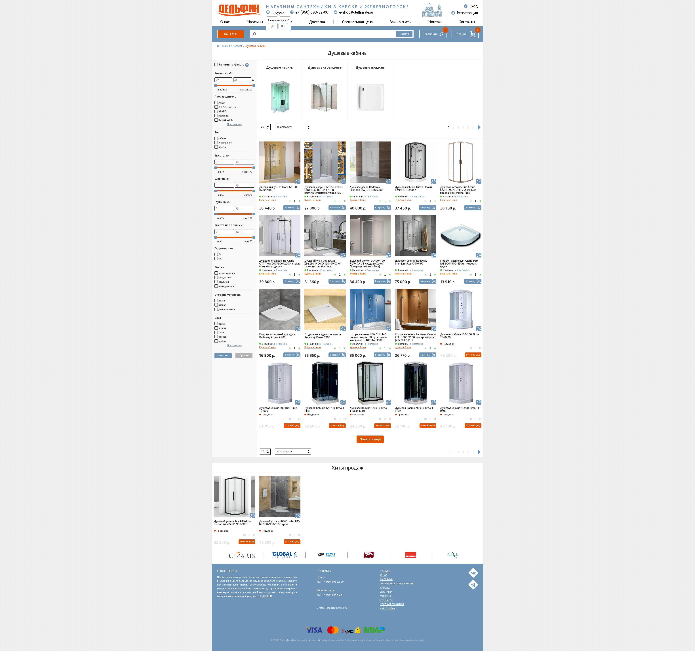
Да (272, 26)
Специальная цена (357, 22)
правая (222, 305)
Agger (221, 102)
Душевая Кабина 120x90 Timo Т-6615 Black (368, 409)
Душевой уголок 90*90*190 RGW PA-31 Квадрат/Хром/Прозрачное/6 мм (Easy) (367, 263)
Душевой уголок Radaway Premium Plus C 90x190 (411, 262)
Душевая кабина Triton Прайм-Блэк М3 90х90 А (414, 188)
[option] (242, 555)
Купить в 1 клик (267, 200)
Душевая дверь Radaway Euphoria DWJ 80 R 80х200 (366, 188)
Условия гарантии (392, 604)
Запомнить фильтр (231, 64)
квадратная (224, 277)
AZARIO (222, 111)
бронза (222, 336)
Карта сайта (388, 608)
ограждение (225, 142)
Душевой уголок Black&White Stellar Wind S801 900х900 (232, 523)
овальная (223, 281)
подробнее (265, 596)
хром (221, 332)
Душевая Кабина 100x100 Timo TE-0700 (459, 336)
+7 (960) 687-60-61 (333, 594)
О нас (383, 575)
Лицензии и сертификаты (396, 583)
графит (222, 341)
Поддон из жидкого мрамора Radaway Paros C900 (322, 336)
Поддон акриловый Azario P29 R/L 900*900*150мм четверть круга (459, 263)
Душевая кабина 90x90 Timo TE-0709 (460, 409)
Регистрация (467, 12)
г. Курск (278, 12)
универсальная (226, 309)
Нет (283, 26)
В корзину (289, 207)
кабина (222, 138)
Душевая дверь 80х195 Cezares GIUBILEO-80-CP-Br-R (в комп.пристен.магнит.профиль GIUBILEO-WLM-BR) (323, 190)
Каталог (231, 34)
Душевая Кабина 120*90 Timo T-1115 (324, 409)
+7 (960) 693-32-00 (311, 12)
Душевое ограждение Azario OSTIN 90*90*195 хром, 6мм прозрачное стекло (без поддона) (458, 190)
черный (222, 328)
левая (221, 300)
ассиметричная (226, 273)
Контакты (467, 22)
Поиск (404, 34)
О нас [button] (225, 22)
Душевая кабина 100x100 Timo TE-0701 (278, 409)
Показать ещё (370, 439)
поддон (222, 147)
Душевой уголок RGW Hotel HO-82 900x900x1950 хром (279, 523)
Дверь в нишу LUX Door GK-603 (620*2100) (278, 188)
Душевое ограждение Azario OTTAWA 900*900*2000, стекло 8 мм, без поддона (279, 263)
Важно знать (400, 22)
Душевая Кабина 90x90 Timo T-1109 (414, 409)
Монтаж (435, 22)
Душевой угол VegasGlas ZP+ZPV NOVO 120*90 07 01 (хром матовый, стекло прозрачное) (322, 263)
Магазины (255, 22)
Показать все (234, 124)
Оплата (385, 587)
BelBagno (223, 115)
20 (262, 126)
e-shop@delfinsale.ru (356, 12)
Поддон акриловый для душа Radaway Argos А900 (277, 336)
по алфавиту (284, 126)
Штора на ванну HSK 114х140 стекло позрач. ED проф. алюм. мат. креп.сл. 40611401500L (368, 337)
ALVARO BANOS (227, 107)
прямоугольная (226, 286)
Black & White (225, 120)
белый (221, 323)
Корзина (461, 34)
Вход (473, 6)
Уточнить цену (473, 355)
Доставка (317, 22)
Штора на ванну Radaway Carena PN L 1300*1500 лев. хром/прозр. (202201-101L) (415, 337)
